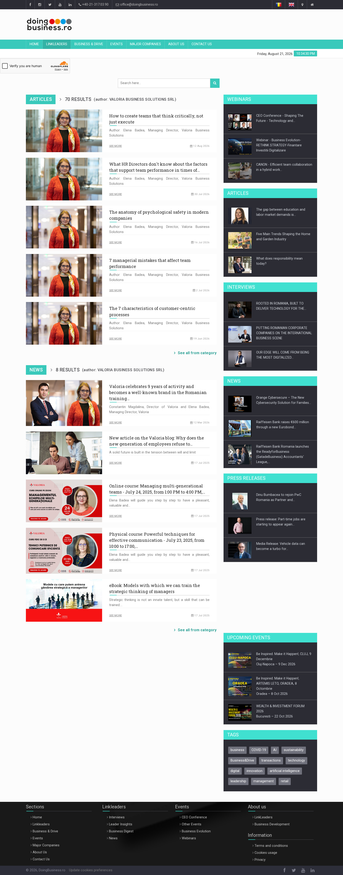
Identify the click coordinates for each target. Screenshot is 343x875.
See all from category (197, 353)
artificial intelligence (285, 771)
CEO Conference (194, 817)
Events (116, 44)
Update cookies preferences (90, 870)
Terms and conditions (271, 846)
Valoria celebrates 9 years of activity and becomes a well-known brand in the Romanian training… (158, 392)
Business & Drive (88, 44)
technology (296, 760)
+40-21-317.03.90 (94, 5)
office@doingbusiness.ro (138, 5)
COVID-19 (259, 750)
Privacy (260, 860)
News (113, 838)
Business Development (272, 824)
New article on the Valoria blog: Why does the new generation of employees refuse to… (156, 441)
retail (284, 781)
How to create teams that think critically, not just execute (156, 119)
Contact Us (202, 44)
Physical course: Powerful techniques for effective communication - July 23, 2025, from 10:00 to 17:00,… (156, 540)
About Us (176, 44)
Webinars (189, 838)
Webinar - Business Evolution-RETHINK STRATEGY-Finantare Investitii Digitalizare (279, 145)
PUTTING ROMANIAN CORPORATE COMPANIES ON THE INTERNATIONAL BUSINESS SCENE (284, 333)
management (263, 781)
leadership (238, 781)
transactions (271, 760)
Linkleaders (56, 44)
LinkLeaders (264, 817)
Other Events (191, 824)
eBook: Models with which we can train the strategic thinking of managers (154, 588)
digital (235, 771)
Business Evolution (196, 831)
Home (34, 44)
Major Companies (145, 44)
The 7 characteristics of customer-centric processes (152, 311)
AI (274, 750)
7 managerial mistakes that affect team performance (150, 263)
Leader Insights (120, 824)
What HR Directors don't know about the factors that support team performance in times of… (158, 167)
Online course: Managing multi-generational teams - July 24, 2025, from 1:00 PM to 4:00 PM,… (157, 489)
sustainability (294, 750)
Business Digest (121, 831)
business (237, 750)
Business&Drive (242, 760)
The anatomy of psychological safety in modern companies (159, 215)
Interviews (117, 817)
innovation (254, 771)
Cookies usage (266, 853)
